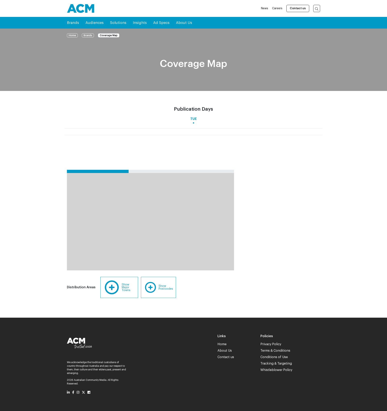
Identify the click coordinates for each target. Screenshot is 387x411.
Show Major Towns (126, 287)
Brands (88, 35)
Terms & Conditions (275, 350)
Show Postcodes (166, 287)
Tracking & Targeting (276, 363)
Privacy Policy (270, 344)
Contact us (298, 8)
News (264, 8)
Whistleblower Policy (276, 370)
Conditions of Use (274, 357)
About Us (224, 350)
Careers (277, 8)
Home (72, 35)
